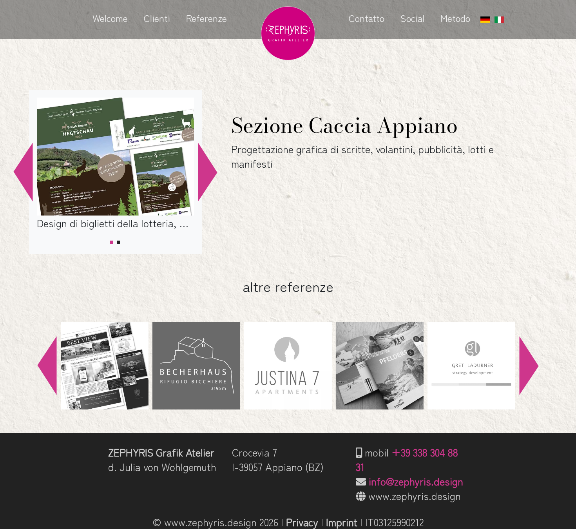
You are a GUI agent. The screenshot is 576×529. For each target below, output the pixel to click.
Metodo (455, 18)
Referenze (206, 18)
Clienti (157, 18)
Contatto (366, 18)
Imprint (341, 522)
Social (412, 18)
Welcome (110, 18)
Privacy (302, 522)
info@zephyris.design (416, 481)
